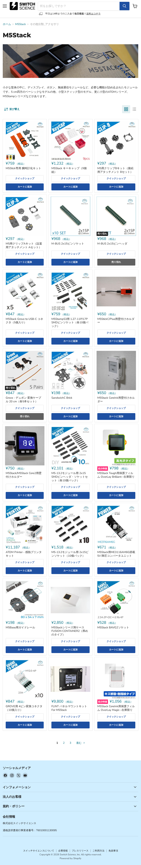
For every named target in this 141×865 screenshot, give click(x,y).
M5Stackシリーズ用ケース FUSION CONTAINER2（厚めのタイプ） (69, 631)
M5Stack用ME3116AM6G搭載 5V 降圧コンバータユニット (116, 554)
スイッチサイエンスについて (38, 850)
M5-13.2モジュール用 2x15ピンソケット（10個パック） (69, 554)
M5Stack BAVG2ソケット (113, 627)
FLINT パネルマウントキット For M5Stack (69, 708)
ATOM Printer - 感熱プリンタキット (24, 554)
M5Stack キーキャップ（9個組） (69, 170)
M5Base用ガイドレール (20, 627)
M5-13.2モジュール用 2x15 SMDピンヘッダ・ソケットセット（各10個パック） (69, 476)
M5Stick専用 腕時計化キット (23, 168)
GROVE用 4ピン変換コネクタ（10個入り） (24, 708)
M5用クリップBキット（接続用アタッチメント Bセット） (115, 170)
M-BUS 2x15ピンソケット (67, 243)
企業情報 (63, 850)
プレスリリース (80, 850)
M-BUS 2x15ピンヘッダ (112, 243)
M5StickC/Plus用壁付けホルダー (115, 320)
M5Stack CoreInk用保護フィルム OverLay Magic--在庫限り (116, 708)
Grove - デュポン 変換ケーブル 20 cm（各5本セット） (23, 399)
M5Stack (20, 24)
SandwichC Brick (61, 398)
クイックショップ (24, 178)
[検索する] (124, 6)
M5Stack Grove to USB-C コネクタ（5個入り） (24, 320)
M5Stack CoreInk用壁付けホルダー (116, 399)
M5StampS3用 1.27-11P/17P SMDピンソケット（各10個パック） (69, 322)
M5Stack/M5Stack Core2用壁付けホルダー (23, 475)
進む (79, 743)
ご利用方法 (98, 850)
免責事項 (113, 850)
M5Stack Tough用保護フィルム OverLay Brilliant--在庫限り (116, 475)
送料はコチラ (93, 13)
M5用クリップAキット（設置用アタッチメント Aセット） (24, 245)
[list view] (134, 109)
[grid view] (126, 109)
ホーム (7, 24)
